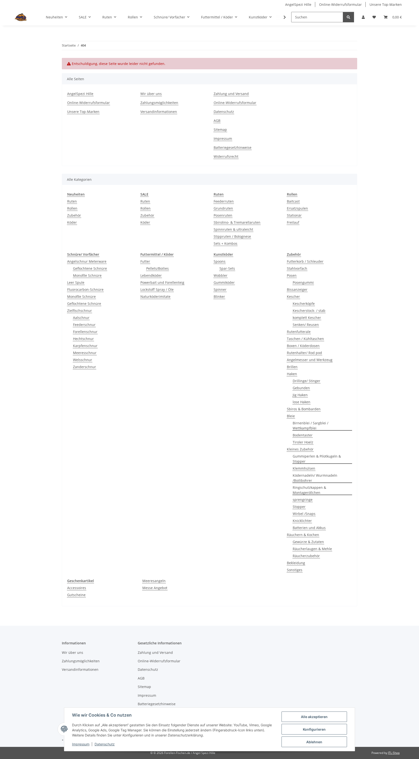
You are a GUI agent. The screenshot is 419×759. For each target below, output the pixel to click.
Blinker (219, 296)
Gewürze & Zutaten (308, 541)
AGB (217, 120)
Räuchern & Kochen (303, 534)
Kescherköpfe (304, 303)
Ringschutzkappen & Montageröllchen (309, 490)
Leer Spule (75, 282)
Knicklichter (302, 520)
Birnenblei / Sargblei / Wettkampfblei (310, 425)
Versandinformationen (158, 111)
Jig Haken (300, 395)
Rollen (72, 208)
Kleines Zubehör (300, 449)
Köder (72, 222)
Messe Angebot (154, 587)
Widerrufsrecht (226, 156)
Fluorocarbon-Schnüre (85, 289)
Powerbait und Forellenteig (162, 282)
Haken (292, 374)
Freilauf (293, 222)
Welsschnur (82, 359)
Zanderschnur (84, 366)
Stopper (299, 506)
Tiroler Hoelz (303, 442)
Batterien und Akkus (309, 527)
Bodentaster (303, 435)
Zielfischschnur (79, 310)
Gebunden (301, 388)
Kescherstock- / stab (309, 310)
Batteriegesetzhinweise (232, 147)
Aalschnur (81, 317)
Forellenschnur (85, 331)
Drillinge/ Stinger (306, 381)
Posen (292, 275)
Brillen (292, 366)
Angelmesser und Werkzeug (309, 359)
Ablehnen (314, 742)
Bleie (291, 416)
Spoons (220, 261)
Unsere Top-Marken (386, 4)
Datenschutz (105, 744)
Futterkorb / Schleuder (305, 261)
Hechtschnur (83, 338)
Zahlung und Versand (231, 93)
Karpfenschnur (85, 345)
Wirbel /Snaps (304, 513)
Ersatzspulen (297, 208)
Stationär (294, 215)
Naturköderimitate (155, 296)
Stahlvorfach (297, 268)
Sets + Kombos (225, 243)
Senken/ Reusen (306, 324)
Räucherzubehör (306, 555)
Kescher (293, 296)
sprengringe (303, 499)
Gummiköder (224, 282)
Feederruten (224, 201)
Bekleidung (296, 563)
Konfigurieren (314, 729)
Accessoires (76, 587)
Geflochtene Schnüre (90, 268)
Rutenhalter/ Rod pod (304, 352)
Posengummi (303, 282)
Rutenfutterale (299, 331)
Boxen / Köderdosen (303, 345)
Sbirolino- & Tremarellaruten (237, 222)
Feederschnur (84, 324)
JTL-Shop (394, 753)
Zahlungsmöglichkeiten (159, 102)
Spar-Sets (227, 268)
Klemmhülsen (304, 468)
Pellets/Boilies (157, 268)
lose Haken (301, 402)
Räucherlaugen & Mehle (312, 548)
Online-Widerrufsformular (340, 4)
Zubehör (74, 215)
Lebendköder (151, 275)
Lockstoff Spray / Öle (157, 289)
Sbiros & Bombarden (304, 409)
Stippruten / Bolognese (232, 236)
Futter (145, 261)
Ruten (72, 201)
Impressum (80, 744)
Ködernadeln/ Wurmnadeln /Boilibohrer (315, 478)
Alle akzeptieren (314, 717)
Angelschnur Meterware (86, 261)
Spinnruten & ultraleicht (233, 229)
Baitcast (293, 201)
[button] (363, 17)
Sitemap (220, 129)
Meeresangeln (154, 580)
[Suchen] (348, 17)
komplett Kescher (307, 317)
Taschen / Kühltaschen (305, 338)
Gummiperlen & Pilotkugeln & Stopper (317, 459)
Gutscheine (76, 595)
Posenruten (223, 215)
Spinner (220, 289)
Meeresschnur (85, 352)
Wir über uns (151, 93)
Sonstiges (294, 570)
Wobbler (220, 275)
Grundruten (223, 208)
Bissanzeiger (297, 289)
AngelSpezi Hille (298, 4)
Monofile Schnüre (87, 275)
